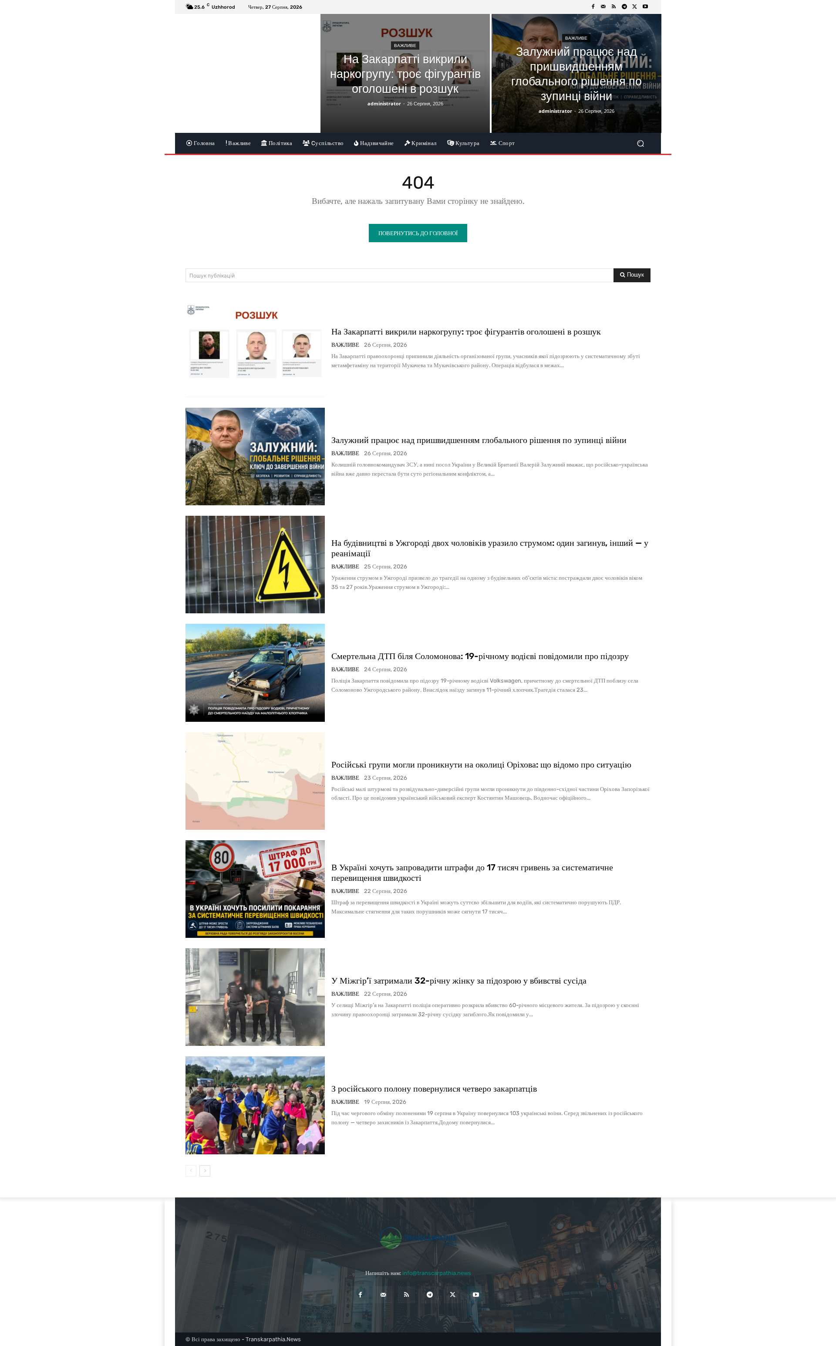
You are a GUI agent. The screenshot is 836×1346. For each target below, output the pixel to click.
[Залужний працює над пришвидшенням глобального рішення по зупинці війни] (576, 73)
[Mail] (603, 7)
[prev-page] (190, 1171)
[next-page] (204, 1171)
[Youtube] (645, 7)
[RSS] (614, 7)
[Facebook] (593, 7)
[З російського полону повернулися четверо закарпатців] (255, 1105)
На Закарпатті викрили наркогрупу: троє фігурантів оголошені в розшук (466, 331)
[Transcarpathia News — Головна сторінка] (418, 1238)
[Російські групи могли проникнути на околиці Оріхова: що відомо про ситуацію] (255, 781)
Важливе (405, 45)
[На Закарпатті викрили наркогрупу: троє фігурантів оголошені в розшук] (405, 73)
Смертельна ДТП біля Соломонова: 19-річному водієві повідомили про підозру (480, 656)
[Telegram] (624, 7)
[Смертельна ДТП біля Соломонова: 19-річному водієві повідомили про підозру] (255, 672)
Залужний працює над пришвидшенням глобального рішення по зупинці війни (479, 440)
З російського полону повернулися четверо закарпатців (434, 1088)
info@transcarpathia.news (436, 1273)
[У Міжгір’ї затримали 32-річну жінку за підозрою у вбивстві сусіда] (255, 997)
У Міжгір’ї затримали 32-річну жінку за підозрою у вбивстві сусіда (459, 980)
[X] (635, 7)
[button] (640, 143)
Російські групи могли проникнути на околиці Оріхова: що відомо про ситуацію (481, 764)
